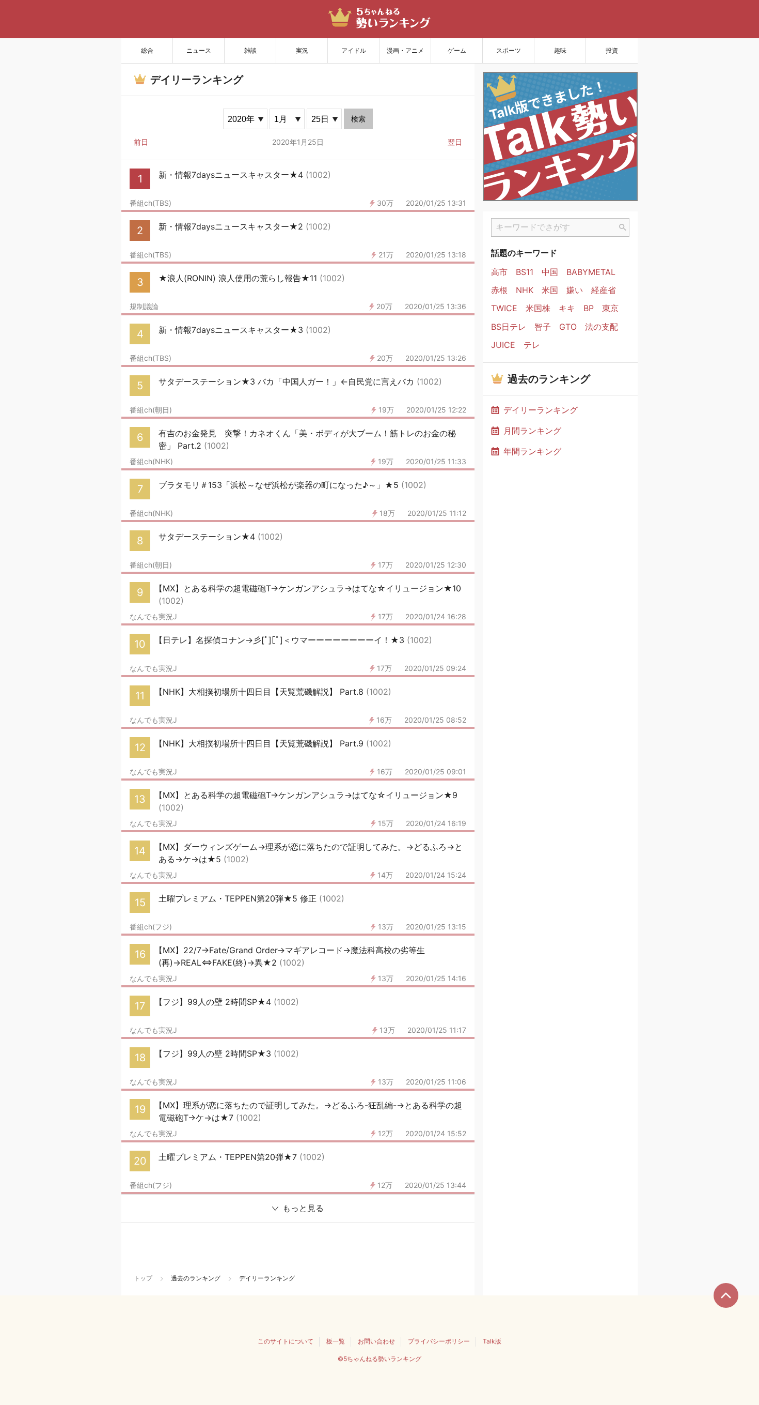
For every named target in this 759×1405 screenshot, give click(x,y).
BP (588, 308)
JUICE (503, 345)
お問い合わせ (376, 1341)
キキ (567, 308)
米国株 (538, 308)
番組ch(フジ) (151, 927)
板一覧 (335, 1341)
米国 (550, 290)
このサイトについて (285, 1341)
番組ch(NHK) (151, 461)
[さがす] (622, 227)
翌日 (455, 142)
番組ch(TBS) (150, 203)
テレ (532, 345)
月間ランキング (532, 430)
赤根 (499, 290)
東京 (610, 308)
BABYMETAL (590, 272)
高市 (499, 272)
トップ (143, 1278)
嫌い (574, 290)
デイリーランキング (540, 410)
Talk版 (492, 1341)
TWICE (504, 308)
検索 (358, 119)
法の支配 (601, 327)
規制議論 (144, 306)
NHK (524, 290)
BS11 (524, 272)
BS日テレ (508, 327)
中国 (550, 272)
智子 (542, 327)
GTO (568, 327)
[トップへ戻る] (726, 1295)
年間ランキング (532, 451)
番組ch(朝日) (151, 410)
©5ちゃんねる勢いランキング (379, 1359)
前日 (141, 142)
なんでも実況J (153, 617)
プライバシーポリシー (439, 1341)
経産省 (603, 290)
